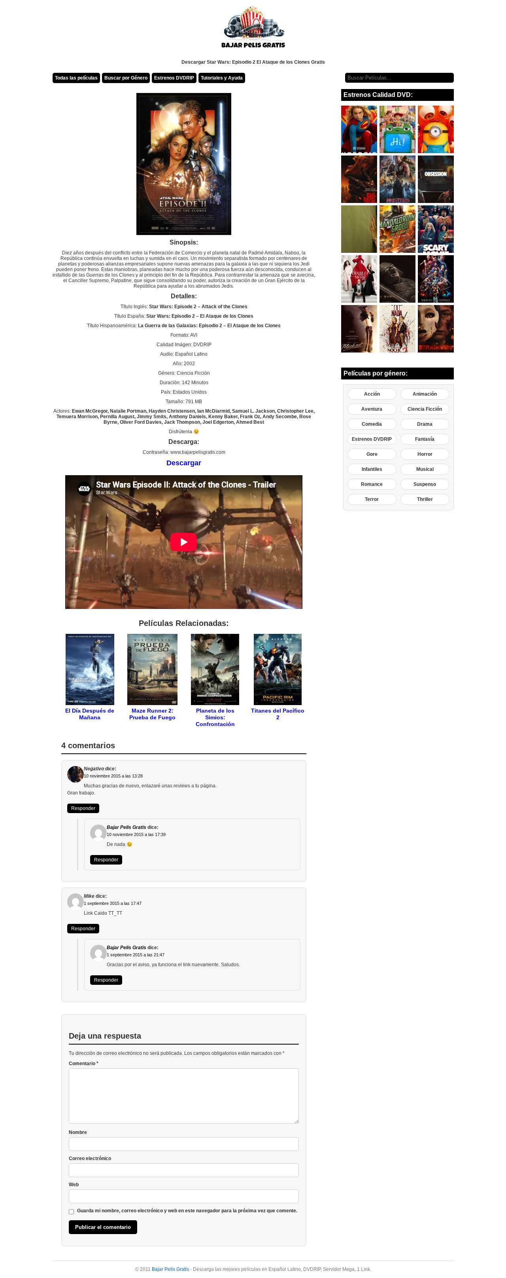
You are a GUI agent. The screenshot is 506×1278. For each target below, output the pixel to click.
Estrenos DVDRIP (174, 78)
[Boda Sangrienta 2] (397, 329)
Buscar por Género (125, 78)
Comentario (83, 1063)
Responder (83, 808)
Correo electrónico (90, 1158)
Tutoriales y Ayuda (222, 78)
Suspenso (424, 484)
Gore (372, 454)
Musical (425, 469)
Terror (372, 499)
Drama (424, 424)
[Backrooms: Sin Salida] (359, 229)
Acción (372, 394)
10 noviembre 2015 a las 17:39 (136, 834)
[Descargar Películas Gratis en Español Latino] (253, 29)
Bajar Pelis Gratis (126, 827)
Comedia (372, 424)
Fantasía (424, 439)
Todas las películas (76, 78)
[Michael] (359, 329)
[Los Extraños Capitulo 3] (436, 329)
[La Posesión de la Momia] (397, 279)
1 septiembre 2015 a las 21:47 (135, 954)
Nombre (78, 1132)
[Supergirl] (359, 129)
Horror (424, 454)
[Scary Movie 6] (436, 229)
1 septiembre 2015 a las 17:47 (113, 903)
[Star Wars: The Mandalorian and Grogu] (397, 229)
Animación (425, 394)
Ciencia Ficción (425, 409)
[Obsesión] (436, 179)
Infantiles (372, 469)
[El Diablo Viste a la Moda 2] (359, 279)
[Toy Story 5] (397, 129)
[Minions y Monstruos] (436, 129)
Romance (372, 484)
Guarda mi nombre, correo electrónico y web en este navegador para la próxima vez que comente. (187, 1211)
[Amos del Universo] (397, 179)
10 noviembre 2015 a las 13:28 (113, 776)
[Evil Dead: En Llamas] (359, 179)
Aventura (371, 409)
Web (74, 1184)
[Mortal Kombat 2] (436, 279)
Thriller (425, 499)
